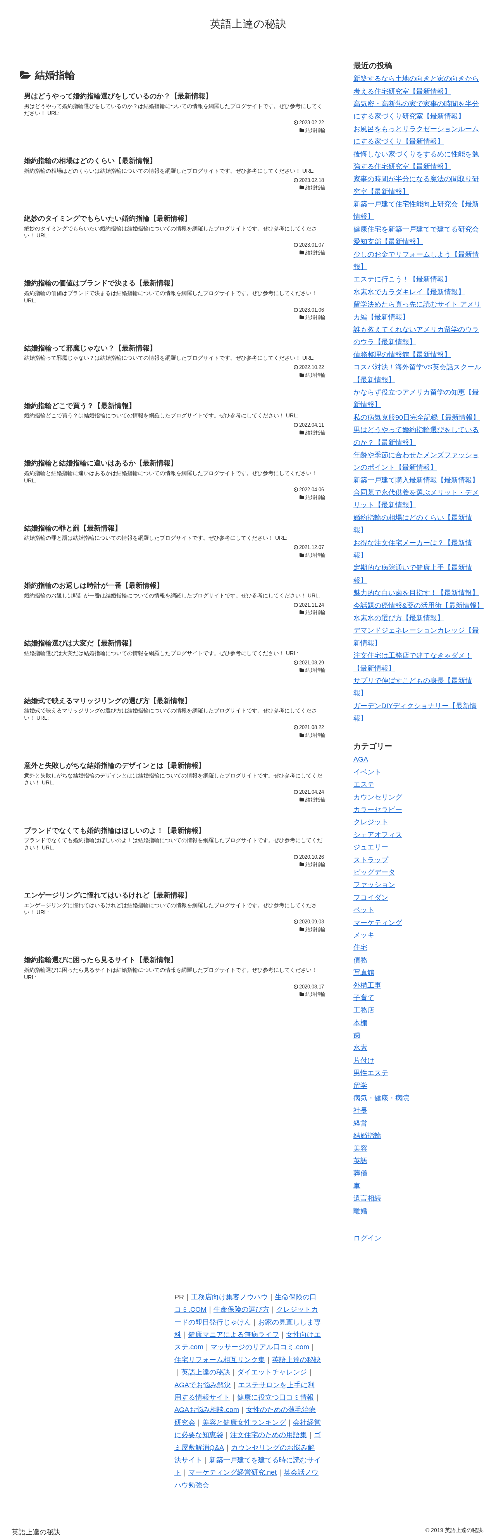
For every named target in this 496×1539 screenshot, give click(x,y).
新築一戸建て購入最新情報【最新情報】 (416, 480)
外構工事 (367, 985)
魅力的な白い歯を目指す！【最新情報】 (416, 593)
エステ (363, 784)
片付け (363, 1060)
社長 (360, 1110)
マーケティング (377, 922)
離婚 (360, 1211)
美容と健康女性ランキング (244, 1422)
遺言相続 (367, 1198)
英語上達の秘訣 (296, 1360)
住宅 (360, 947)
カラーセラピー (377, 809)
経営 (360, 1123)
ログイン (367, 1238)
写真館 (363, 972)
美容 (360, 1148)
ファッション (374, 885)
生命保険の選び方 (241, 1309)
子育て (363, 998)
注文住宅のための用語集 (268, 1435)
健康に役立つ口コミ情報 (275, 1397)
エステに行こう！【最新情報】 (402, 279)
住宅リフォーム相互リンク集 (219, 1360)
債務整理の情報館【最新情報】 (402, 355)
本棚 (360, 1023)
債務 (360, 960)
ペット (363, 910)
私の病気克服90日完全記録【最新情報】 (416, 417)
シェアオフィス (377, 835)
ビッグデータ (374, 872)
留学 (360, 1085)
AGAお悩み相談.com (206, 1410)
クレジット (370, 822)
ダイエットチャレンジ (272, 1372)
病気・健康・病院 (381, 1098)
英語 (360, 1161)
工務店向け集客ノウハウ (229, 1297)
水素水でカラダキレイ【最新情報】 (409, 292)
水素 (360, 1048)
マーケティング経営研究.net (232, 1472)
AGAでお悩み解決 (202, 1385)
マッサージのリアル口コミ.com (259, 1347)
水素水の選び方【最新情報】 (398, 618)
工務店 (363, 1010)
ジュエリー (370, 847)
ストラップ (370, 860)
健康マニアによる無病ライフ (233, 1334)
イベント (367, 772)
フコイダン (370, 897)
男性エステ (370, 1073)
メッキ (363, 935)
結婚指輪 (367, 1135)
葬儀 (360, 1173)
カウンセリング (377, 797)
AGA (360, 759)
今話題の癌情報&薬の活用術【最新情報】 (418, 605)
